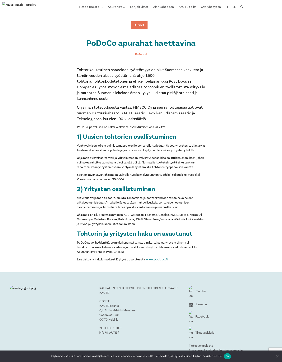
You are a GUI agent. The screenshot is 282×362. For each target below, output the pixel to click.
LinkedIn (201, 304)
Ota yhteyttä (211, 6)
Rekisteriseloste (212, 356)
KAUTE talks (187, 6)
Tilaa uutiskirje (204, 332)
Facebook (202, 316)
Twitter (200, 291)
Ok (227, 356)
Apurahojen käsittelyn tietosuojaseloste (216, 350)
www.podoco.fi (157, 259)
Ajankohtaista (163, 6)
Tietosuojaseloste (201, 345)
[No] (277, 356)
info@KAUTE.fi (109, 332)
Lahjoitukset (139, 6)
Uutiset (139, 25)
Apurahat (115, 6)
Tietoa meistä (89, 6)
